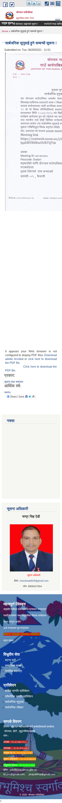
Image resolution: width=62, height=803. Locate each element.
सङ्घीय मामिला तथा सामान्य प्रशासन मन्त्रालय (24, 609)
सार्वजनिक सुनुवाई (14, 701)
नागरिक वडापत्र (13, 671)
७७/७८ (7, 392)
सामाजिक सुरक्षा (13, 665)
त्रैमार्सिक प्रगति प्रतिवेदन (19, 696)
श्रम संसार (8, 640)
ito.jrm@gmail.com (14, 774)
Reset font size (34, 3)
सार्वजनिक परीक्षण (14, 707)
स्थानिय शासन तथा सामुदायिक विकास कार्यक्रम (24, 615)
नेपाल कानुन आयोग (12, 621)
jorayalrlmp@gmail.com (42, 774)
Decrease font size (39, 3)
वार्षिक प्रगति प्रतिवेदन (17, 691)
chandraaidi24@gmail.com (34, 580)
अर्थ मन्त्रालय (9, 627)
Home (5, 31)
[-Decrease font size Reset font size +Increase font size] (32, 5)
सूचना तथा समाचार (13, 381)
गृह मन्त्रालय (23, 627)
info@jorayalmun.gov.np (23, 769)
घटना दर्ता (10, 660)
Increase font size (29, 3)
